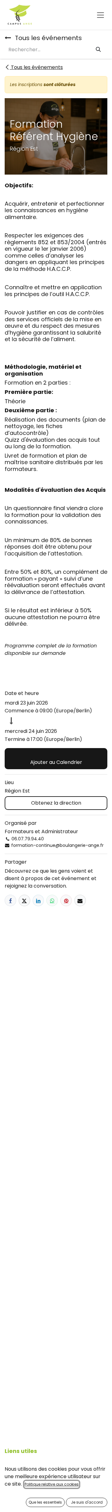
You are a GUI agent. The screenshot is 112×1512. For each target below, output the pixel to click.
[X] (24, 900)
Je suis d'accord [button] (87, 1502)
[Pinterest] (66, 900)
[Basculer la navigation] (101, 15)
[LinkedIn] (38, 900)
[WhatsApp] (52, 900)
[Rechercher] (98, 49)
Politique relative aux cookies (52, 1484)
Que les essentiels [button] (45, 1502)
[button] (56, 758)
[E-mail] (80, 900)
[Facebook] (10, 900)
